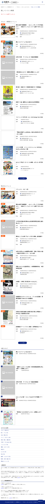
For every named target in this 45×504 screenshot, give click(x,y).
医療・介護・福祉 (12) (5, 459)
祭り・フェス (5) (4, 432)
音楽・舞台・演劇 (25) (5, 439)
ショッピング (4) (4, 444)
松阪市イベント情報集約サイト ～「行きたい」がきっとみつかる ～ (15, 7)
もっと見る (22, 178)
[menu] (42, 2)
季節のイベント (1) (5, 461)
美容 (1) (2, 449)
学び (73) (3, 454)
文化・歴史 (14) (4, 435)
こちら (18, 477)
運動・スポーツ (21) (5, 447)
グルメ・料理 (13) (4, 430)
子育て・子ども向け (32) (6, 442)
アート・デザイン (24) (5, 437)
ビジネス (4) (3, 451)
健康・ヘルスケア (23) (5, 456)
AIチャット (40, 501)
